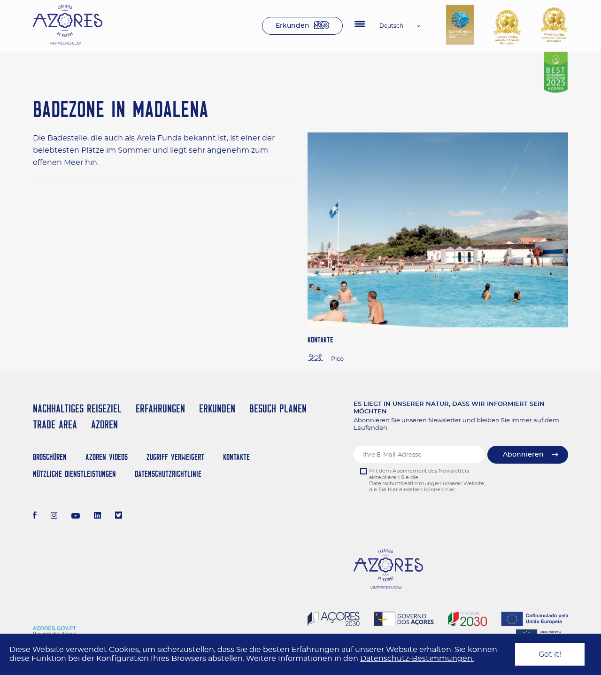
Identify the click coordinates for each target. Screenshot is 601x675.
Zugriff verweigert (175, 456)
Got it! (550, 654)
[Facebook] (35, 516)
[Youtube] (75, 516)
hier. (450, 489)
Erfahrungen (160, 408)
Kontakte (236, 456)
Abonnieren (523, 454)
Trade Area (55, 424)
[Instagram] (54, 516)
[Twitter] (118, 516)
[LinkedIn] (97, 516)
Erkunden (292, 26)
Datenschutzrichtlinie (168, 473)
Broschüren (50, 456)
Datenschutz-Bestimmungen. (417, 658)
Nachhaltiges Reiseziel (77, 408)
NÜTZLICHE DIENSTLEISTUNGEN (74, 473)
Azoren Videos (106, 456)
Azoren (104, 424)
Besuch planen (278, 408)
